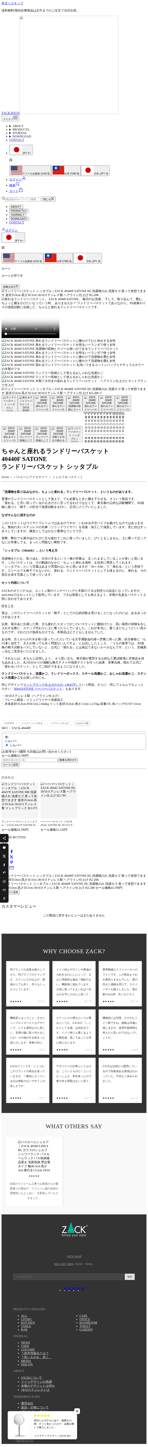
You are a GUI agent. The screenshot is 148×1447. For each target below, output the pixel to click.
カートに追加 (10, 764)
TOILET (84, 1326)
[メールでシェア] (4, 890)
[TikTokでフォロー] (83, 1290)
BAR (24, 1329)
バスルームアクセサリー (31, 477)
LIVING (26, 1319)
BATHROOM (88, 1322)
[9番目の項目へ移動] (10, 434)
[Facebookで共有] (11, 852)
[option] (30, 170)
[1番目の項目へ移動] (10, 403)
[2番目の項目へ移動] (26, 403)
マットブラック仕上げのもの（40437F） (51, 684)
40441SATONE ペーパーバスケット (38, 688)
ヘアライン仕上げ (59, 723)
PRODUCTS (21, 129)
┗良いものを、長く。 (36, 1357)
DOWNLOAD (22, 136)
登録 (129, 1276)
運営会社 (27, 1403)
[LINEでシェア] (4, 848)
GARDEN (86, 1329)
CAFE (83, 1315)
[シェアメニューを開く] (4, 838)
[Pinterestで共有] (11, 863)
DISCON (27, 1364)
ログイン (11, 230)
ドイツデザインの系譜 (36, 1381)
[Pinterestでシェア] (4, 873)
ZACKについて (31, 1377)
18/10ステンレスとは (35, 1389)
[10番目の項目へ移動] (26, 434)
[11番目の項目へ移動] (42, 434)
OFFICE (84, 1319)
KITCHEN (28, 1322)
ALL (24, 1315)
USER (25, 1346)
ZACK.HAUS (74, 1256)
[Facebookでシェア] (4, 864)
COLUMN (28, 1349)
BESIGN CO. (25, 1440)
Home (5, 477)
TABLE (26, 1326)
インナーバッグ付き (32, 723)
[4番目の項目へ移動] (58, 403)
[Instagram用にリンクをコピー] (4, 881)
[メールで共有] (11, 869)
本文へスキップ (12, 3)
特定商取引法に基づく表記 (39, 1415)
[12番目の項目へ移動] (58, 434)
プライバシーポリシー (36, 1411)
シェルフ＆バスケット (67, 477)
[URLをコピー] (4, 898)
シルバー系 (82, 723)
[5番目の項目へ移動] (74, 403)
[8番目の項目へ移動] (123, 403)
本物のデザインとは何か (38, 1385)
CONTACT (16, 140)
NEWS (25, 1342)
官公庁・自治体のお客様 (38, 1419)
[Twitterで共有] (11, 858)
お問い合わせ (30, 1423)
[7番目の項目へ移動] (107, 403)
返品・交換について (35, 1407)
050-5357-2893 (63, 1264)
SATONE (9, 723)
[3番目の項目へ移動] (42, 403)
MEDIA (26, 1361)
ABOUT (18, 126)
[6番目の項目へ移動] (90, 403)
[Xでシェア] (4, 856)
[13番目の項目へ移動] (74, 434)
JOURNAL (20, 133)
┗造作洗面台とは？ (35, 1353)
